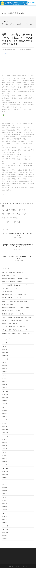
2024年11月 (5, 394)
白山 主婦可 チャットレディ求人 (11, 222)
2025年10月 (5, 359)
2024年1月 (4, 426)
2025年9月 (4, 362)
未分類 (29, 49)
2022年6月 (4, 487)
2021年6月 (4, 506)
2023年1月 (4, 465)
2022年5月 (4, 490)
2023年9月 (4, 439)
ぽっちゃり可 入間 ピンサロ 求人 (10, 323)
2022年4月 (4, 494)
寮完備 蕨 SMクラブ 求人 (8, 304)
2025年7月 (4, 368)
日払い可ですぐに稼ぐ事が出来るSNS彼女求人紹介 (15, 301)
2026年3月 (4, 343)
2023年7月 (4, 445)
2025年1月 (4, 388)
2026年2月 (4, 346)
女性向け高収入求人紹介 (13, 13)
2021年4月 (4, 513)
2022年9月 (4, 478)
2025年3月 (4, 381)
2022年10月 (5, 474)
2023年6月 (4, 449)
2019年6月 (4, 535)
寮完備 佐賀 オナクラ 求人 (8, 275)
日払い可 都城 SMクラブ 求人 (9, 291)
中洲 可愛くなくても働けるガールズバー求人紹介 (15, 320)
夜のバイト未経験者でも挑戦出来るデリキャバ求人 (15, 285)
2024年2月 (4, 423)
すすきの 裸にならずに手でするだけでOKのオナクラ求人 (18, 246)
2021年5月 (4, 510)
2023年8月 (4, 442)
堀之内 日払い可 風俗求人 (10, 218)
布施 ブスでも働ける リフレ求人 (11, 310)
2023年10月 (5, 436)
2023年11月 (5, 433)
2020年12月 (5, 526)
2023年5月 (4, 452)
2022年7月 (4, 484)
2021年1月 (4, 523)
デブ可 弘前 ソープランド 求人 (9, 288)
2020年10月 (5, 532)
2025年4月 (4, 378)
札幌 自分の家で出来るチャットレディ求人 (14, 210)
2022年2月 (4, 500)
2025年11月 (5, 355)
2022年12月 (5, 468)
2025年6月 (4, 372)
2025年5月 (4, 375)
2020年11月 (5, 529)
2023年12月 (5, 429)
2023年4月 (4, 455)
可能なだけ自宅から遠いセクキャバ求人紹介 (13, 314)
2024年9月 (4, 400)
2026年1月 (4, 349)
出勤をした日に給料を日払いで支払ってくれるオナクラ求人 (17, 333)
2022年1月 (4, 503)
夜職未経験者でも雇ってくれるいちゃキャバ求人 (14, 294)
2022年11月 (5, 471)
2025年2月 (4, 384)
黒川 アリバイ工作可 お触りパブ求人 (12, 298)
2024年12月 (5, 391)
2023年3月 (4, 458)
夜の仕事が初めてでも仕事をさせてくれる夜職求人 (15, 278)
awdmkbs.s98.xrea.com (9, 49)
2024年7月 (4, 407)
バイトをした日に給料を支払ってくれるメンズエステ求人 (16, 317)
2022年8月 (4, 481)
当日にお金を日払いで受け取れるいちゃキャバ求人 (15, 330)
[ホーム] (2, 24)
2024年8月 (4, 404)
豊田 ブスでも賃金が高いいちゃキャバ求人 (13, 272)
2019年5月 (4, 539)
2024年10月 (5, 397)
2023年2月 (4, 461)
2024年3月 (4, 420)
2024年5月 (4, 413)
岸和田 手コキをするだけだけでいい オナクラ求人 (18, 257)
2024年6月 (4, 410)
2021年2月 (4, 519)
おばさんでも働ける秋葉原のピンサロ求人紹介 (14, 327)
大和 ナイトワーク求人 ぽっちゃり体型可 (14, 214)
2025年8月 (4, 365)
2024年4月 (4, 417)
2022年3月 (4, 497)
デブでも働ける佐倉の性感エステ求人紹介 (12, 282)
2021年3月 (4, 516)
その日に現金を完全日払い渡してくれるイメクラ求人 (18, 234)
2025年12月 (5, 352)
